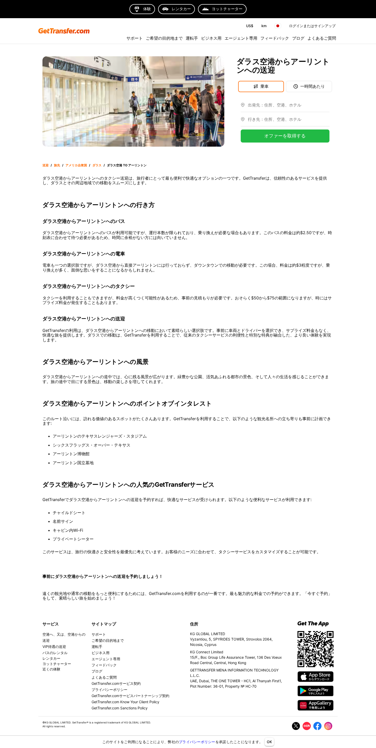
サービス (50, 623)
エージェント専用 (241, 38)
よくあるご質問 (321, 38)
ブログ (298, 38)
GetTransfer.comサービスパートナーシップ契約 (130, 695)
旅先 (57, 165)
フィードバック (274, 38)
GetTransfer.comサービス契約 (116, 683)
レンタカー (51, 658)
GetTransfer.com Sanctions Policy (120, 708)
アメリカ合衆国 (76, 165)
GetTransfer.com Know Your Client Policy (125, 702)
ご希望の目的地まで (164, 38)
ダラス (97, 165)
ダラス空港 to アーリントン (127, 165)
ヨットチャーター (56, 664)
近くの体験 (51, 669)
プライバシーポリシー (197, 742)
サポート (134, 38)
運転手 (192, 38)
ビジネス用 (211, 38)
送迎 (45, 165)
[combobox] (288, 107)
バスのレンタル (55, 653)
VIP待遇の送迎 (54, 646)
